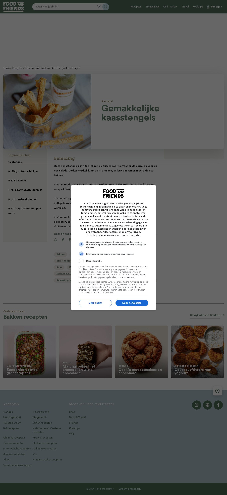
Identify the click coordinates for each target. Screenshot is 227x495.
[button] (113, 261)
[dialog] (113, 247)
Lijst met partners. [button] (125, 277)
